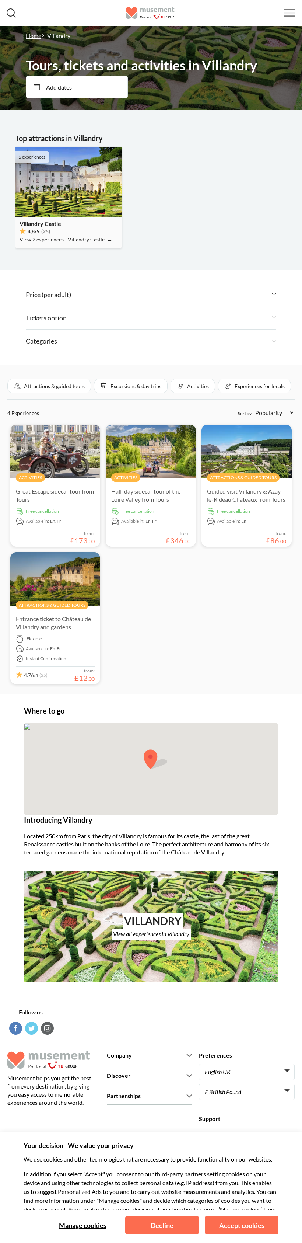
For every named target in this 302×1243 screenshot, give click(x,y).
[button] (49, 386)
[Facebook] (14, 1028)
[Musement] (150, 13)
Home (33, 35)
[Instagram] (46, 1028)
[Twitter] (30, 1028)
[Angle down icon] (173, 294)
